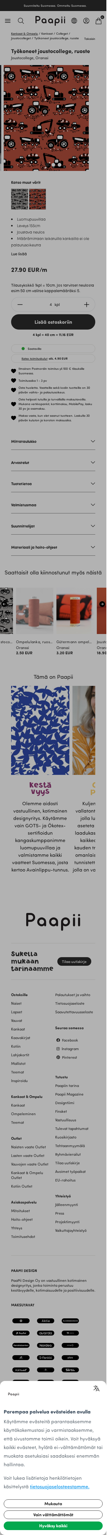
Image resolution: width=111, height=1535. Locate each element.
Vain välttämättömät (53, 1515)
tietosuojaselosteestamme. (59, 1486)
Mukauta (53, 1503)
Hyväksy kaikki (53, 1526)
